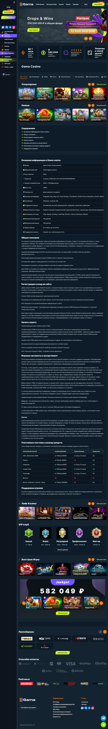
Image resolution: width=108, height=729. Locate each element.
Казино (61, 4)
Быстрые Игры (52, 4)
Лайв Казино (40, 4)
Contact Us (84, 702)
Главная (25, 76)
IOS (11, 22)
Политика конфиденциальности (62, 714)
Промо (68, 4)
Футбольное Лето (93, 76)
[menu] (14, 2)
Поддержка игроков (31, 148)
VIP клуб (84, 704)
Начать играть (28, 140)
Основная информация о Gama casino (36, 132)
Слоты (54, 76)
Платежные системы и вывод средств (37, 146)
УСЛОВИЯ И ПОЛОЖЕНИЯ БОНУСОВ (64, 704)
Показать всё (62, 613)
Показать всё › (102, 84)
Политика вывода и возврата (62, 712)
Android (3, 22)
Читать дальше (62, 550)
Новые (46, 76)
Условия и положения (59, 707)
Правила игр (56, 716)
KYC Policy (56, 702)
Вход (8, 7)
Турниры (76, 4)
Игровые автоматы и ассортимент (35, 143)
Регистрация (8, 12)
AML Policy (56, 709)
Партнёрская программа (28, 707)
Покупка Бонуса (65, 76)
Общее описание (29, 134)
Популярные (35, 76)
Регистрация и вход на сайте (33, 137)
